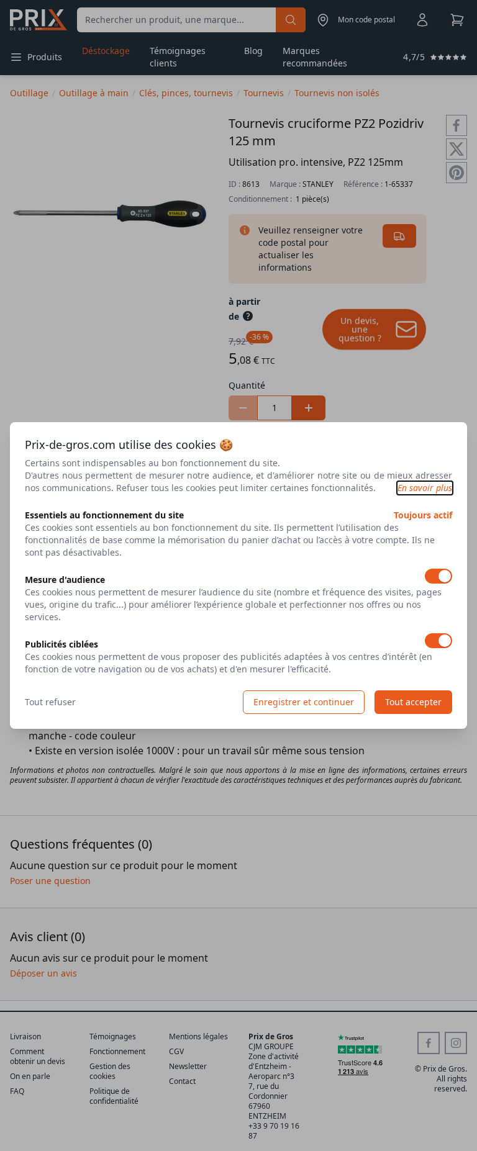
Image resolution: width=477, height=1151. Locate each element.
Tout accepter (413, 702)
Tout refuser (50, 702)
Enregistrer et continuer (303, 702)
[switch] (438, 576)
